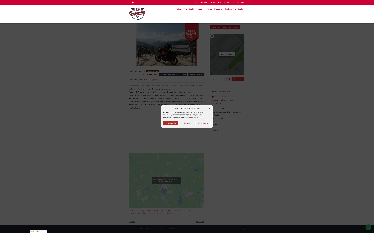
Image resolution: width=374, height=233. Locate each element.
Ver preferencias (203, 123)
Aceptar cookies (171, 123)
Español (36, 231)
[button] (210, 108)
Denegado (187, 123)
